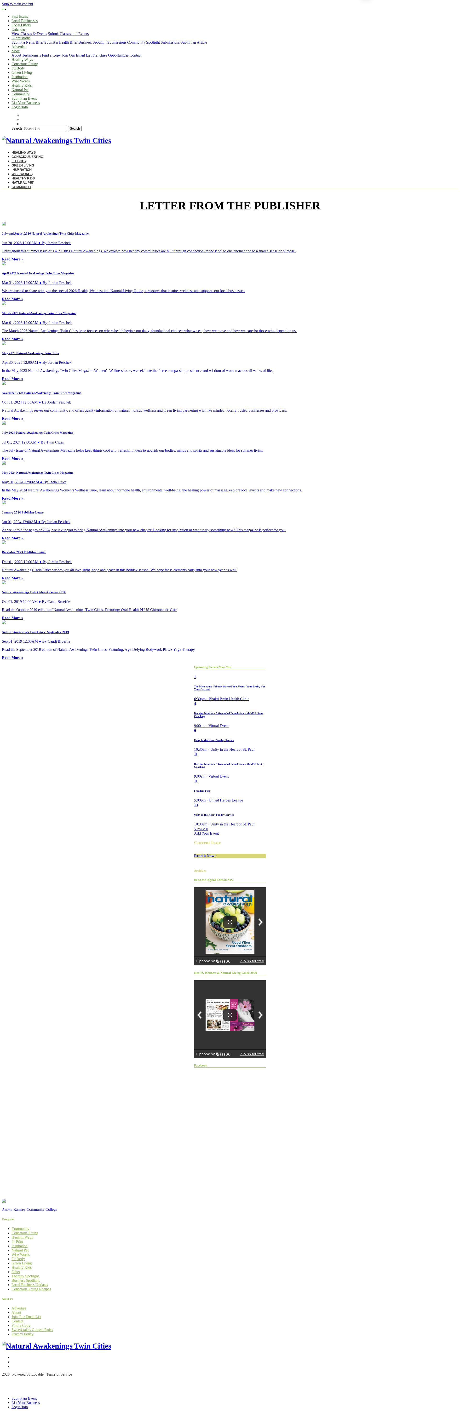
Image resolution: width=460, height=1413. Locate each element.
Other (16, 1272)
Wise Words (21, 81)
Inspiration (20, 77)
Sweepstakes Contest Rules (32, 1330)
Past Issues (20, 16)
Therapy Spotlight (25, 1276)
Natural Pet (20, 90)
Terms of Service (59, 1374)
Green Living (22, 72)
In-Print (17, 1242)
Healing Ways (22, 60)
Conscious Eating (25, 64)
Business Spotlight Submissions (102, 42)
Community (20, 94)
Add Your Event (206, 833)
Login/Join (20, 107)
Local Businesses (25, 21)
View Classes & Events (29, 34)
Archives (200, 870)
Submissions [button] (21, 38)
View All (201, 829)
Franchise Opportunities (110, 55)
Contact (135, 55)
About (16, 55)
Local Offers (21, 25)
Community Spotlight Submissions (153, 42)
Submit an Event (24, 98)
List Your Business (26, 103)
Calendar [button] (18, 29)
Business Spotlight (26, 1280)
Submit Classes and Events (68, 34)
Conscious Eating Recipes (31, 1289)
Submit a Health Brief (60, 42)
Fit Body (18, 68)
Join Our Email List (77, 55)
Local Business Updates (30, 1285)
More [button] (16, 51)
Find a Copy (51, 55)
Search (17, 128)
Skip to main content (17, 4)
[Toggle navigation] (4, 9)
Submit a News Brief (27, 42)
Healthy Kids (22, 85)
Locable (37, 1374)
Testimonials (31, 55)
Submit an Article (194, 42)
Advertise (19, 47)
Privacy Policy (23, 1334)
